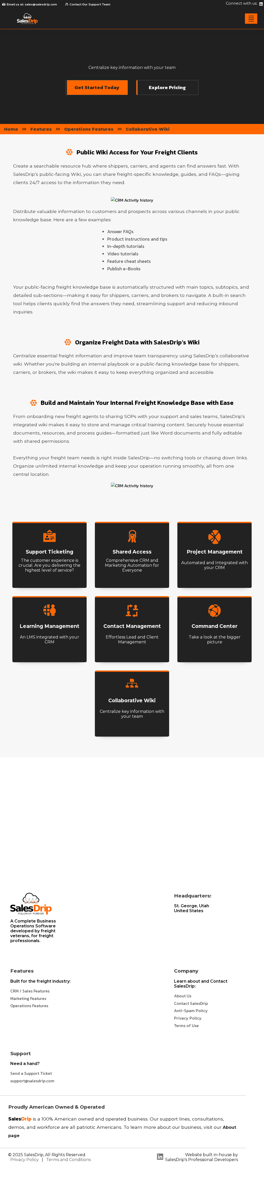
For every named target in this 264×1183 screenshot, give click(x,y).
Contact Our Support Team (90, 4)
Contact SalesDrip (191, 1003)
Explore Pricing (167, 87)
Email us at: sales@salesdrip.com (32, 4)
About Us (182, 996)
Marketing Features (28, 998)
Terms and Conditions (68, 1159)
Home (11, 129)
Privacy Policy (188, 1018)
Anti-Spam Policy (191, 1010)
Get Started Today (97, 87)
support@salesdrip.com (32, 1081)
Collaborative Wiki (148, 129)
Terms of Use (186, 1025)
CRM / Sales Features (30, 991)
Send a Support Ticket (31, 1073)
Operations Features (88, 129)
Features (41, 129)
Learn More (49, 582)
